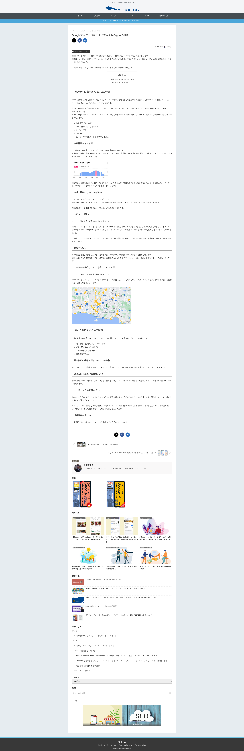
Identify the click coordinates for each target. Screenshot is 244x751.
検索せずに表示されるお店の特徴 (122, 79)
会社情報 (99, 745)
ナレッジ (113, 745)
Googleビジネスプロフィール (81, 51)
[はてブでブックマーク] (85, 40)
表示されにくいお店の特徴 (120, 82)
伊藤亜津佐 (88, 465)
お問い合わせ (128, 745)
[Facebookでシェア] (79, 40)
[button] (170, 693)
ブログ (120, 745)
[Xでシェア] (74, 40)
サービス (106, 745)
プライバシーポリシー (141, 745)
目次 (119, 75)
